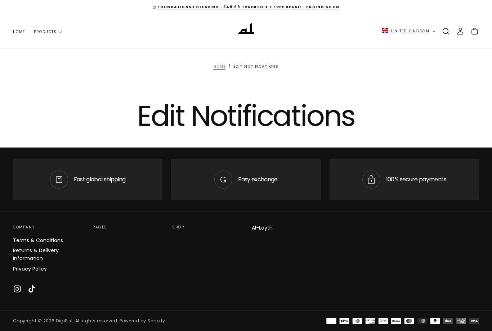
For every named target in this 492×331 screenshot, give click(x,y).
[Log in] (460, 31)
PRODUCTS (45, 32)
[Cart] (474, 31)
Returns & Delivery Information (36, 254)
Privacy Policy (30, 268)
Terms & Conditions (38, 240)
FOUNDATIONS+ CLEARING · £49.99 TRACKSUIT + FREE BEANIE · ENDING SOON (248, 7)
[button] (446, 31)
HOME (19, 32)
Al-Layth (262, 227)
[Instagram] (17, 289)
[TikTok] (31, 289)
